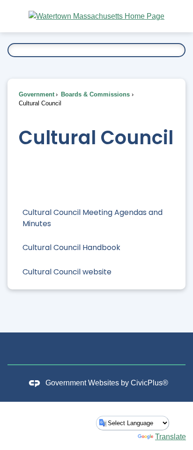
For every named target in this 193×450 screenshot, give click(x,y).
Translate (170, 437)
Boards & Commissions (94, 94)
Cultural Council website (66, 271)
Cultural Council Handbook (71, 247)
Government (36, 94)
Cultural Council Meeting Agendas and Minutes (92, 218)
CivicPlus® (149, 383)
